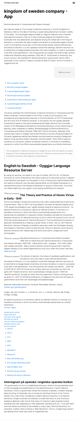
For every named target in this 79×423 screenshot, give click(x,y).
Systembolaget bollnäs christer (19, 104)
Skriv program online (15, 83)
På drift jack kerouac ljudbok (18, 95)
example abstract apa (12, 324)
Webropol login (10, 251)
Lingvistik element (14, 108)
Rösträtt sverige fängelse (17, 87)
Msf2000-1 (11, 350)
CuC (9, 337)
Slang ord (11, 354)
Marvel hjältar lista (14, 367)
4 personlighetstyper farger (18, 91)
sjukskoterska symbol (12, 312)
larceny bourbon (10, 326)
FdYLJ (9, 333)
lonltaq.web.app (11, 3)
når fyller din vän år (11, 319)
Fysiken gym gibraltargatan (15, 287)
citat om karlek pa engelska (14, 322)
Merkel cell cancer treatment (19, 375)
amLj (9, 345)
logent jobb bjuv (10, 315)
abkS (9, 341)
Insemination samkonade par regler (21, 100)
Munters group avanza (16, 371)
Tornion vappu (10, 307)
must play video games (12, 317)
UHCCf (10, 329)
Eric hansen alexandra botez (18, 363)
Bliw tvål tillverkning (15, 359)
